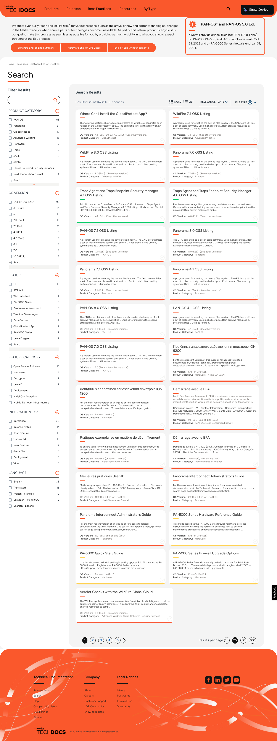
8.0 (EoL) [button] (100, 173)
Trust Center (124, 695)
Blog (36, 701)
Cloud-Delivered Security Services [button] (141, 616)
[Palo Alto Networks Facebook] (209, 683)
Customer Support (95, 701)
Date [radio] (221, 101)
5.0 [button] (107, 134)
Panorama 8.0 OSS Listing (193, 230)
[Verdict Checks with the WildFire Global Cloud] (124, 605)
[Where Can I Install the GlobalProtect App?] (121, 127)
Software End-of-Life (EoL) (45, 64)
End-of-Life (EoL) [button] (197, 371)
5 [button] (118, 640)
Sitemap (38, 717)
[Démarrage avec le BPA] (214, 407)
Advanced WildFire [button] (112, 616)
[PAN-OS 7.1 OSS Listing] (121, 244)
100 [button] (252, 640)
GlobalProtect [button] (109, 137)
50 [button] (243, 640)
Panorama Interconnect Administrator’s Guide (208, 476)
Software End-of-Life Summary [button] (36, 47)
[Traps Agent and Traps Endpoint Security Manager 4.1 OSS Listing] (121, 205)
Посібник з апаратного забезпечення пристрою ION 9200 (214, 348)
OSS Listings (41, 711)
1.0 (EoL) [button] (100, 535)
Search (38, 695)
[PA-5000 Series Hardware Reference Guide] (214, 528)
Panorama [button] (200, 176)
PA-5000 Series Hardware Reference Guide (207, 515)
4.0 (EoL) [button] (119, 134)
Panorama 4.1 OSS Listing (193, 269)
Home (11, 64)
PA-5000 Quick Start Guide (101, 553)
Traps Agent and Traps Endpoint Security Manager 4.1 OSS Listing (119, 193)
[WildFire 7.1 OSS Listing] (214, 127)
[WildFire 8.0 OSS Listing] (121, 166)
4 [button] (109, 640)
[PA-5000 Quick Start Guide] (121, 566)
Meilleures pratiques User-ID (102, 476)
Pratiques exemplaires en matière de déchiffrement (120, 437)
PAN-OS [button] (106, 254)
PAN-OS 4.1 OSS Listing (192, 308)
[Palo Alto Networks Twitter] (227, 683)
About (88, 690)
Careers (89, 695)
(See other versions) (136, 134)
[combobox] (32, 100)
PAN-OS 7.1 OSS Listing (98, 230)
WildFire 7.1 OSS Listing (191, 114)
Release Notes (42, 690)
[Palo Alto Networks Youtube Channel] (236, 683)
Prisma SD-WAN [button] (216, 374)
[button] (56, 100)
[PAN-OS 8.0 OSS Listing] (121, 321)
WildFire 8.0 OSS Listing (99, 152)
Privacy (121, 690)
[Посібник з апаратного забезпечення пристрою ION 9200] (214, 362)
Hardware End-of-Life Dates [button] (84, 47)
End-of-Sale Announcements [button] (131, 47)
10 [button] (227, 640)
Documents (123, 706)
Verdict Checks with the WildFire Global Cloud (116, 592)
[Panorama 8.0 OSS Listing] (214, 244)
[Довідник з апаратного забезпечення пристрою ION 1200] (121, 407)
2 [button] (93, 640)
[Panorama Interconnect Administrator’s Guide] (214, 489)
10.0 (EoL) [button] (100, 458)
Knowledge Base (94, 711)
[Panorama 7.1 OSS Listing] (121, 282)
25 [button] (235, 640)
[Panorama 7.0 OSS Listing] (214, 166)
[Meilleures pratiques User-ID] (121, 489)
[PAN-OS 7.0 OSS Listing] (121, 362)
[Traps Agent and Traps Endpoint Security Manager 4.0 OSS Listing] (214, 205)
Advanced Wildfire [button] (205, 137)
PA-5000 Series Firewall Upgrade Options (206, 553)
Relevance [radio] (208, 101)
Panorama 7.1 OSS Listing (99, 269)
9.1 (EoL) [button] (193, 420)
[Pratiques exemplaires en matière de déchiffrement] (121, 451)
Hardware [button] (200, 374)
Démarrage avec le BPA (191, 389)
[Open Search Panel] (228, 9)
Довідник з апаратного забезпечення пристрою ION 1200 (121, 391)
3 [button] (101, 640)
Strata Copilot (258, 9)
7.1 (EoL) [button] (193, 134)
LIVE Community (94, 706)
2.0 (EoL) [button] (193, 497)
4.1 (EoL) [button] (100, 134)
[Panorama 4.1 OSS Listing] (214, 282)
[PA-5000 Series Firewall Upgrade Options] (214, 566)
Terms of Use (124, 701)
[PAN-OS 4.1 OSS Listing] (214, 321)
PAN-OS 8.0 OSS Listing (99, 308)
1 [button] (84, 640)
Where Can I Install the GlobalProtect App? (113, 114)
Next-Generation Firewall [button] (218, 423)
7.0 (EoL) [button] (193, 173)
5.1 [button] (111, 134)
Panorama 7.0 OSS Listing (193, 152)
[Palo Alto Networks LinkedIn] (218, 683)
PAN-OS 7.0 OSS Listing (99, 346)
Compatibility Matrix (45, 706)
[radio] (226, 102)
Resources (22, 64)
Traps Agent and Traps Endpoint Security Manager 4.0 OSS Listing (212, 193)
